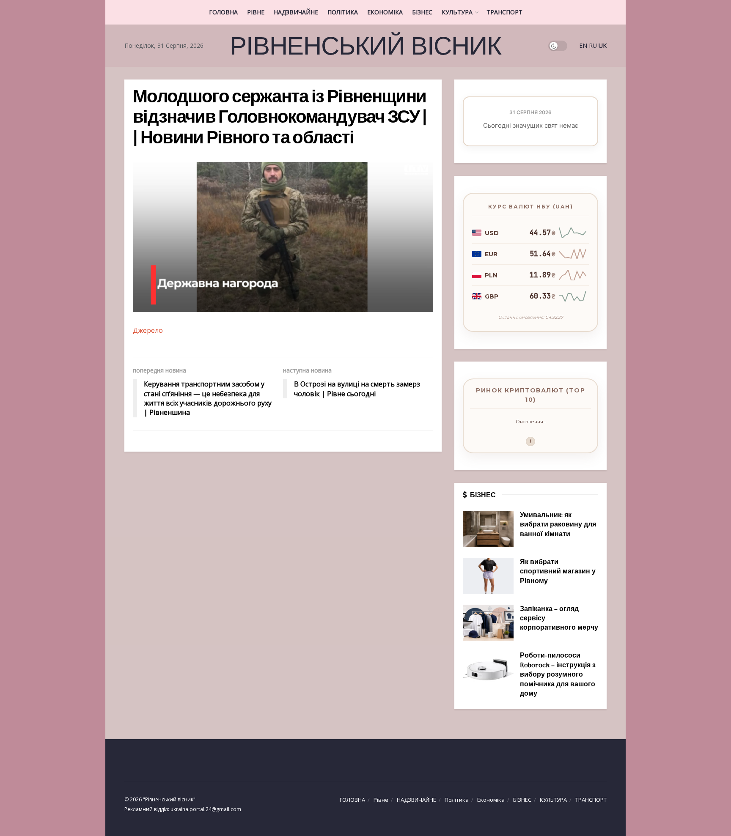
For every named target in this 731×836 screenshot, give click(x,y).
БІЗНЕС (422, 12)
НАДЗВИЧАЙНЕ (296, 12)
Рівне (255, 12)
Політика (342, 12)
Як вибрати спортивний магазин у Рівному (558, 572)
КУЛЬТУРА (457, 12)
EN (583, 45)
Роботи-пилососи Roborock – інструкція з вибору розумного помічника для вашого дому (558, 674)
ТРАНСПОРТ (504, 12)
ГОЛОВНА (223, 12)
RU (593, 45)
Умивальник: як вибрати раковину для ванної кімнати (558, 525)
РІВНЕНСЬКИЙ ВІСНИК (365, 45)
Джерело (148, 330)
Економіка (385, 12)
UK (603, 45)
